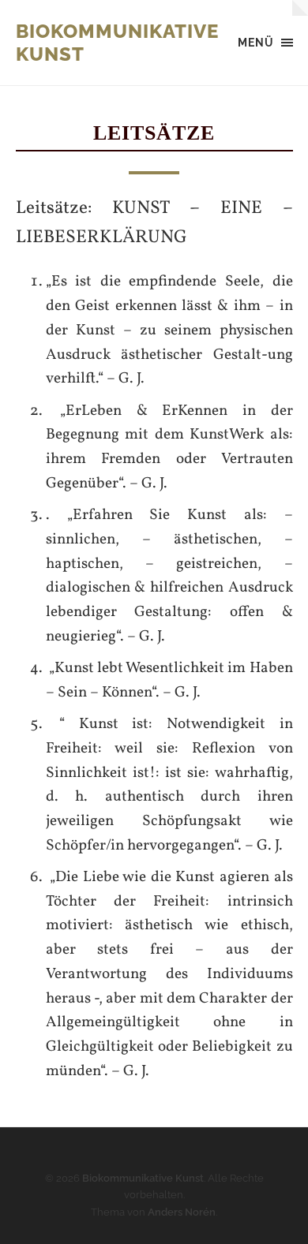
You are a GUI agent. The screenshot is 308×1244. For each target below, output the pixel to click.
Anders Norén (182, 1212)
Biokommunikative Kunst (143, 1178)
